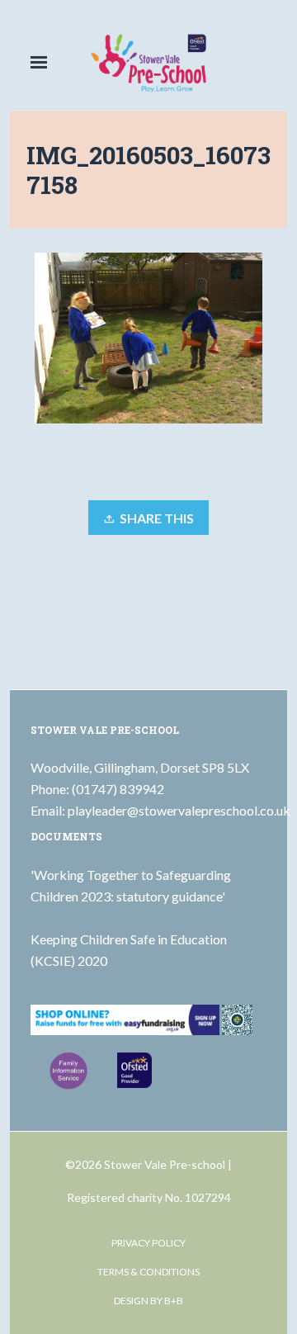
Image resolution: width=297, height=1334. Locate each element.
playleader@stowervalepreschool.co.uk (179, 810)
